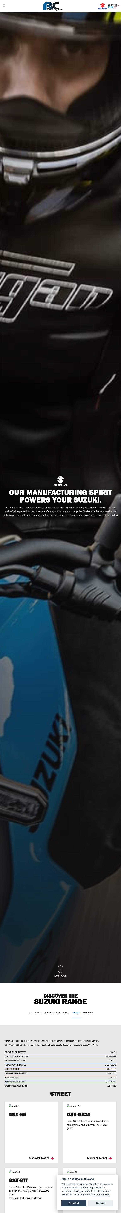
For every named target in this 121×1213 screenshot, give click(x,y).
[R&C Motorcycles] (52, 6)
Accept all (74, 1203)
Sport (38, 1013)
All (30, 1013)
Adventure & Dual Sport (57, 1013)
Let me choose (101, 1194)
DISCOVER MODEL (39, 1158)
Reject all (100, 1203)
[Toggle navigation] (4, 6)
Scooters (88, 1013)
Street (76, 1013)
